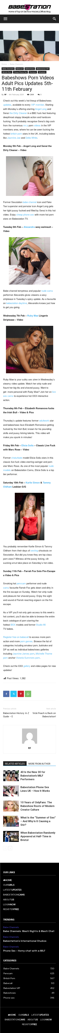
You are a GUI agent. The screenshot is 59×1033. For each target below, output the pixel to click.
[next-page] (10, 848)
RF (5, 94)
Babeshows (29, 69)
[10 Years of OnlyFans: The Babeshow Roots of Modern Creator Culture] (11, 806)
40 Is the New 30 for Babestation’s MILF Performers (32, 775)
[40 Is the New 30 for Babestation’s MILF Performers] (11, 775)
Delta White (31, 137)
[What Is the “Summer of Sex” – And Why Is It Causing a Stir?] (11, 821)
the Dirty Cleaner (18, 113)
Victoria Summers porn (28, 657)
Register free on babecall (16, 637)
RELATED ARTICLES (15, 763)
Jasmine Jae (13, 137)
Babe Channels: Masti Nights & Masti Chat (28, 931)
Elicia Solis (27, 445)
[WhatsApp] (28, 694)
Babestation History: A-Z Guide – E (16, 715)
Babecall (19, 69)
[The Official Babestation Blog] (29, 7)
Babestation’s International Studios (24, 941)
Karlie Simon (33, 482)
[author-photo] (29, 743)
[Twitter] (13, 694)
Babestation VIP (43, 69)
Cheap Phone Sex (20, 72)
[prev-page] (5, 848)
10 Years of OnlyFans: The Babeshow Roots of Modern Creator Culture (37, 806)
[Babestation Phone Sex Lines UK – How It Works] (11, 790)
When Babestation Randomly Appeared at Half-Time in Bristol (37, 836)
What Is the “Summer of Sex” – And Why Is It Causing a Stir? (38, 821)
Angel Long (41, 109)
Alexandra (29, 227)
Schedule (42, 72)
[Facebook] (6, 694)
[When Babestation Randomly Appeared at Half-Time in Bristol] (11, 836)
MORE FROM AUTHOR (39, 763)
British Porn (7, 72)
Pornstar (33, 72)
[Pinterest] (21, 694)
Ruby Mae (32, 315)
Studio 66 (41, 624)
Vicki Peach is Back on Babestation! (44, 715)
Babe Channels (16, 64)
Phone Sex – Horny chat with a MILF (24, 951)
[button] (5, 19)
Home (4, 64)
